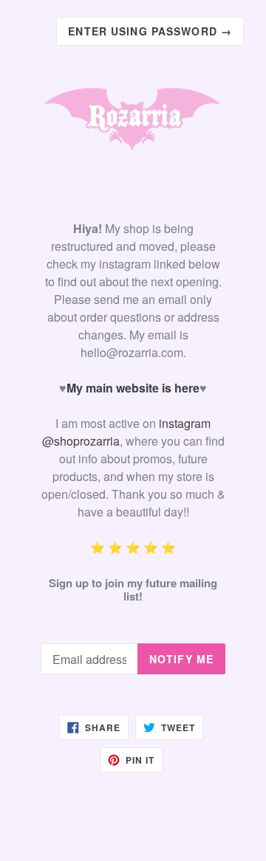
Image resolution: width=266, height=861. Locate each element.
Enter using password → (150, 31)
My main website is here (133, 387)
